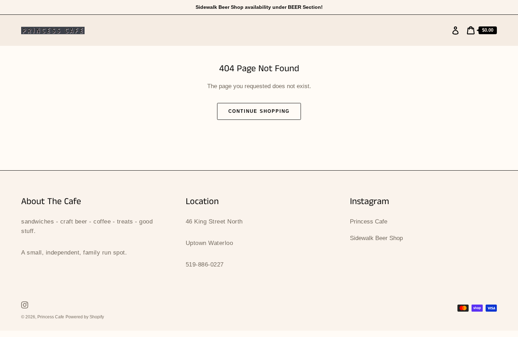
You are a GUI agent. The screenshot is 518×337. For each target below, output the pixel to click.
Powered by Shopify (85, 316)
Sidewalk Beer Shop (376, 238)
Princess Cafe (368, 221)
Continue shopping (258, 111)
